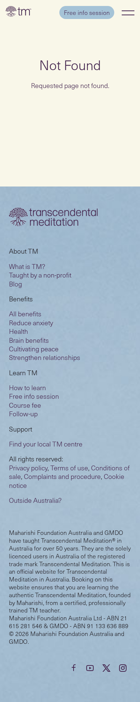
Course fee (25, 405)
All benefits (25, 313)
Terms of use (69, 468)
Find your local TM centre (46, 444)
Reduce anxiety (31, 322)
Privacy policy (28, 468)
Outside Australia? (35, 500)
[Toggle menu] (128, 12)
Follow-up (23, 413)
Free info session (87, 12)
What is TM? (27, 266)
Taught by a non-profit (40, 275)
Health (18, 331)
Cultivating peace (34, 349)
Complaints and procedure (62, 476)
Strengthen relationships (44, 357)
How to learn (27, 387)
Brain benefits (29, 340)
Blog (15, 284)
